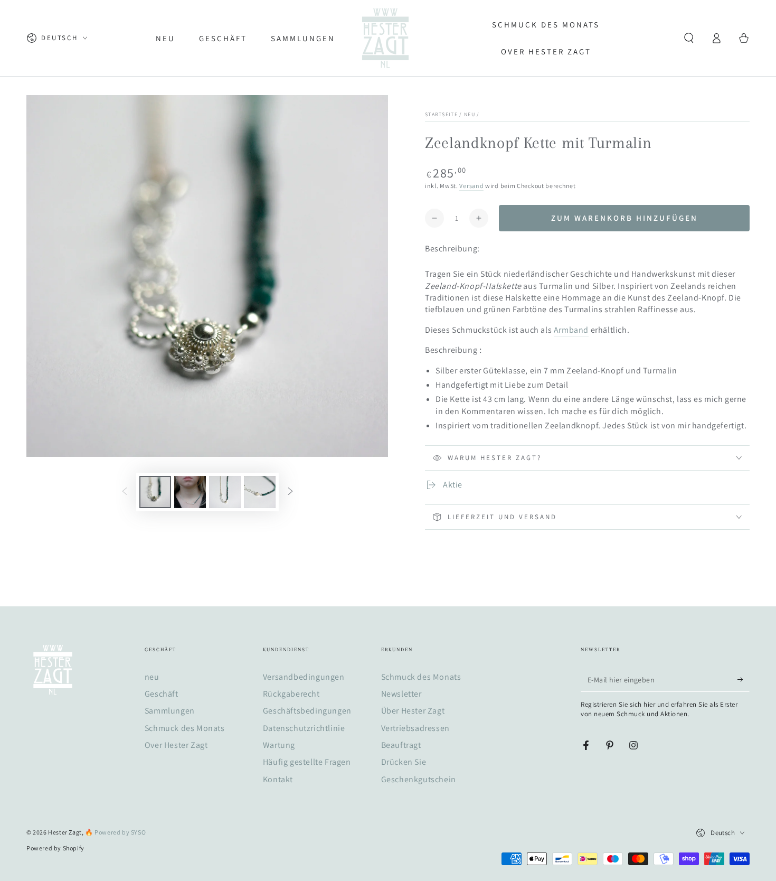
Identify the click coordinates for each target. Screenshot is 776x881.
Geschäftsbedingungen (307, 710)
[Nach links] (124, 492)
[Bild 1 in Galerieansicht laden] (155, 492)
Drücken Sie (404, 761)
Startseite (441, 114)
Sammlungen (170, 710)
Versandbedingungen (304, 676)
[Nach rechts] (290, 492)
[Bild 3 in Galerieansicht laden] (225, 492)
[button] (689, 38)
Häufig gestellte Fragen (307, 761)
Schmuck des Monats (185, 728)
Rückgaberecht (291, 693)
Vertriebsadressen (415, 728)
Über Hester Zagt (413, 710)
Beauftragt (401, 745)
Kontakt (278, 779)
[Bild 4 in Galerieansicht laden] (260, 492)
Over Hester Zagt (176, 745)
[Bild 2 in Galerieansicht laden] (190, 492)
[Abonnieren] (743, 679)
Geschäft (161, 693)
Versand (471, 186)
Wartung (279, 745)
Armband (571, 329)
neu (469, 114)
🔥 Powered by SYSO (115, 832)
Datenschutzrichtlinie (304, 728)
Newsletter (401, 693)
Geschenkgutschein (418, 779)
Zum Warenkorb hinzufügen (624, 218)
